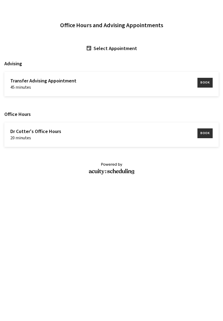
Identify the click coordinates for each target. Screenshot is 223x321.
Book (205, 82)
